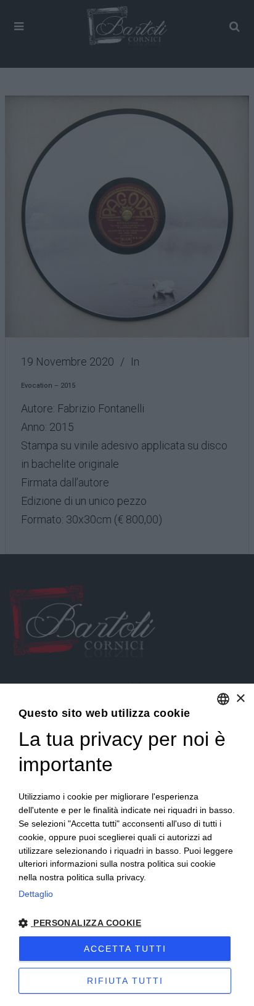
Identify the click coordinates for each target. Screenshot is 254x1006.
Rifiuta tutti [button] (125, 981)
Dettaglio (35, 894)
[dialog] (127, 845)
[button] (127, 923)
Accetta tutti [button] (125, 949)
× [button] (240, 698)
